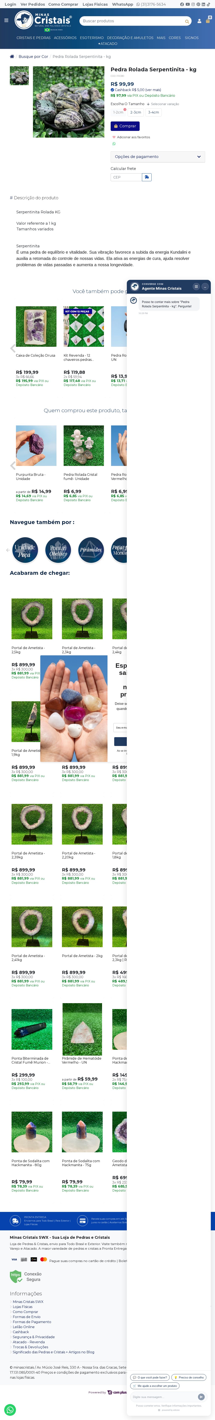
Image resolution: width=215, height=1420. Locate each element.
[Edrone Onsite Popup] (107, 710)
